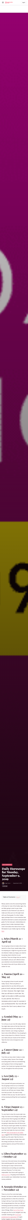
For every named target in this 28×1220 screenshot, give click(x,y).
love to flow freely (18, 1210)
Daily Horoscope (7, 864)
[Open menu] (3, 2)
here (3, 931)
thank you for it (6, 1174)
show (18, 897)
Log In (23, 2)
